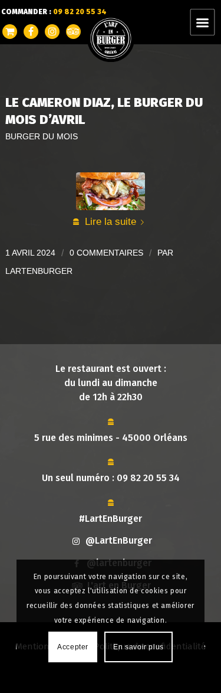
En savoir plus (138, 647)
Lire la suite (110, 221)
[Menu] (209, 22)
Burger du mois (41, 136)
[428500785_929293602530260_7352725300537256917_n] (111, 191)
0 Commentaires (106, 252)
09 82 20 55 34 (148, 477)
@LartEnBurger (118, 540)
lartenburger (38, 271)
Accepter (72, 647)
